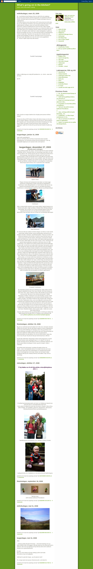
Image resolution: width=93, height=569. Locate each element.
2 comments (21, 359)
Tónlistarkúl (61, 63)
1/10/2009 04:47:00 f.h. (45, 318)
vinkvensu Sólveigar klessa (65, 34)
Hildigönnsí (61, 32)
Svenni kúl (61, 41)
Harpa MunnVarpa (63, 77)
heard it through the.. (63, 57)
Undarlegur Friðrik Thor (64, 75)
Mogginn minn (62, 56)
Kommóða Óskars (63, 84)
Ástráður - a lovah (63, 66)
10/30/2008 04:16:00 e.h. (45, 357)
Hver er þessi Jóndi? (63, 39)
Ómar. (59, 80)
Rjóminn (60, 64)
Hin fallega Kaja (62, 37)
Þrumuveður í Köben (63, 47)
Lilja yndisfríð (61, 31)
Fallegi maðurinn (62, 73)
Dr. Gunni (60, 85)
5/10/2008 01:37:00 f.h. (45, 562)
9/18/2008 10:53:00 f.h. (45, 500)
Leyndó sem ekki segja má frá (66, 87)
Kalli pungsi (61, 36)
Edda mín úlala (62, 29)
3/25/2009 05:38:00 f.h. (45, 129)
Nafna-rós (61, 78)
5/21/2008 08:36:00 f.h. (45, 532)
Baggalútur (61, 82)
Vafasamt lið (61, 72)
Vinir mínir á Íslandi (63, 61)
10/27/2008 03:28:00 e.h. (45, 476)
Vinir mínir (61, 59)
